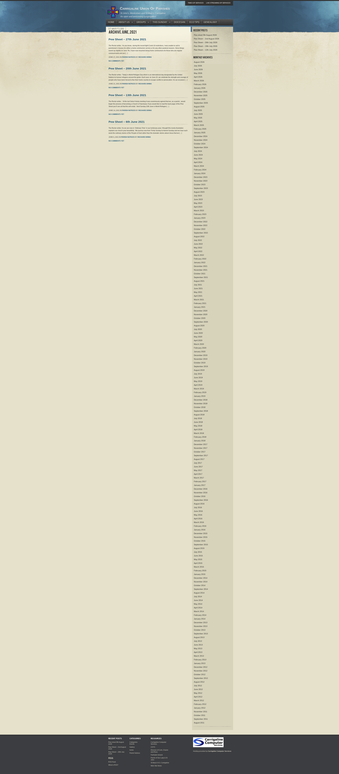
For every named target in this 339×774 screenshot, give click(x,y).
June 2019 (198, 377)
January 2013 (199, 663)
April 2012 (198, 697)
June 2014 (198, 600)
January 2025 (199, 132)
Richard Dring (145, 57)
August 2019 (199, 370)
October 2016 (199, 496)
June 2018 (198, 422)
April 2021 (198, 296)
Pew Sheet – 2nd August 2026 (206, 39)
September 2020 (201, 322)
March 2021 (199, 300)
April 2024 (198, 162)
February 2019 (200, 392)
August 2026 (199, 62)
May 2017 (198, 470)
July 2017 (198, 463)
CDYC (153, 747)
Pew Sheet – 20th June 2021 (127, 68)
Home (111, 22)
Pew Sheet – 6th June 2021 (127, 121)
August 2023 (199, 192)
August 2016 (199, 504)
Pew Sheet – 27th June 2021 (127, 39)
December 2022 (200, 222)
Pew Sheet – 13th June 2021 (127, 95)
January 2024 (199, 173)
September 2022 (201, 233)
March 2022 (199, 255)
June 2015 (198, 556)
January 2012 (199, 708)
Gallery (132, 747)
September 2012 (201, 678)
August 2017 (199, 459)
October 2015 (199, 541)
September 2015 (201, 544)
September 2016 (201, 500)
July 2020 (198, 329)
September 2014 (201, 589)
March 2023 (199, 210)
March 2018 (199, 433)
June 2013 (198, 645)
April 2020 (198, 340)
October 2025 (199, 99)
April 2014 (198, 608)
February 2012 (200, 704)
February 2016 (200, 526)
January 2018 (199, 441)
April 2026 (198, 77)
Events (132, 744)
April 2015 (198, 563)
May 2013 (198, 648)
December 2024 (200, 136)
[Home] (208, 742)
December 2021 (200, 266)
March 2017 (199, 478)
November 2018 (200, 403)
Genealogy (210, 22)
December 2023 (200, 177)
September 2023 (201, 188)
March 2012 (199, 700)
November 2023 (200, 181)
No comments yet (116, 61)
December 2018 (200, 400)
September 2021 (201, 277)
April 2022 (198, 251)
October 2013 (199, 630)
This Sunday (159, 23)
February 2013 (200, 660)
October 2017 (199, 452)
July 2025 (198, 110)
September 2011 (201, 719)
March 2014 (199, 611)
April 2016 (198, 519)
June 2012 (198, 689)
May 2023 (198, 203)
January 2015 (199, 574)
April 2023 (198, 207)
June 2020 (198, 333)
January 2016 (199, 530)
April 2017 (198, 474)
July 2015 (198, 552)
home (132, 750)
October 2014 (199, 585)
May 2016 (198, 515)
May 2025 (198, 118)
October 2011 (199, 715)
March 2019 (199, 389)
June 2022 (198, 244)
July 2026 (198, 66)
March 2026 (199, 81)
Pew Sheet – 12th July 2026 (205, 50)
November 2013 (200, 626)
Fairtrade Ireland (157, 755)
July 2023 (198, 196)
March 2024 (199, 166)
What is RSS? (113, 765)
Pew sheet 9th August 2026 (205, 35)
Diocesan (179, 22)
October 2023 (199, 184)
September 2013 (201, 634)
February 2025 (200, 129)
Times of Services (196, 3)
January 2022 (199, 262)
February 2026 (200, 84)
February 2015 (200, 570)
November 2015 (200, 537)
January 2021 (199, 307)
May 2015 (198, 559)
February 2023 (200, 214)
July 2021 (198, 285)
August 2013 (199, 637)
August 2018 (199, 415)
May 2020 (198, 337)
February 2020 (200, 348)
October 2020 (199, 318)
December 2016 (200, 489)
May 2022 (198, 248)
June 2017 (198, 467)
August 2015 (199, 548)
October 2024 (199, 144)
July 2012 (198, 686)
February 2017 (200, 481)
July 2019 (198, 374)
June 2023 (198, 199)
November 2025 (200, 95)
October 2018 (199, 407)
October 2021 (199, 274)
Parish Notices (128, 57)
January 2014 (199, 619)
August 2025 (199, 107)
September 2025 (201, 103)
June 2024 (198, 155)
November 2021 (200, 270)
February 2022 (200, 259)
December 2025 (200, 92)
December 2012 (200, 667)
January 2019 (199, 396)
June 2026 (198, 69)
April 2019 (198, 385)
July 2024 (198, 151)
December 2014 (200, 578)
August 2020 (199, 325)
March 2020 (199, 344)
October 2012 (199, 674)
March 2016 (199, 522)
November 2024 (200, 140)
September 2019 (201, 366)
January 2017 (199, 485)
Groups (140, 23)
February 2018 (200, 437)
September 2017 (201, 455)
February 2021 (200, 303)
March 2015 (199, 567)
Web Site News (156, 766)
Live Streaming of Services (218, 3)
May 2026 (198, 73)
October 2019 (199, 363)
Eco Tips (194, 22)
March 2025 (199, 125)
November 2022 (200, 225)
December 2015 (200, 533)
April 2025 (198, 121)
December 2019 (200, 355)
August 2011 (199, 723)
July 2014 (198, 596)
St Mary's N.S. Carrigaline (160, 763)
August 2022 (199, 236)
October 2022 (199, 229)
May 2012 (198, 693)
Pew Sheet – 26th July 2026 (205, 42)
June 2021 (198, 288)
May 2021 (198, 292)
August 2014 (199, 593)
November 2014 (200, 582)
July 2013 (198, 641)
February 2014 (200, 615)
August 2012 (199, 682)
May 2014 (198, 604)
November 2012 (200, 671)
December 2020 (200, 311)
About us (123, 23)
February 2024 (200, 170)
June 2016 (198, 511)
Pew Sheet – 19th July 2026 (205, 46)
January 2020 (199, 351)
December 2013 (200, 622)
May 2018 (198, 426)
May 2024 (198, 158)
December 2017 (200, 444)
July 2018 (198, 418)
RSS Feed (112, 762)
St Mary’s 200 (116, 28)
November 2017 (200, 448)
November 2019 (200, 359)
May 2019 (198, 381)
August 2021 (199, 281)
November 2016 (200, 493)
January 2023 (199, 218)
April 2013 (198, 652)
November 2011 (200, 712)
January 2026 (199, 88)
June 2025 (198, 114)
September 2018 (201, 411)
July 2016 (198, 507)
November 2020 (200, 314)
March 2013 (199, 656)
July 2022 (198, 240)
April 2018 (198, 429)
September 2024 (201, 147)
